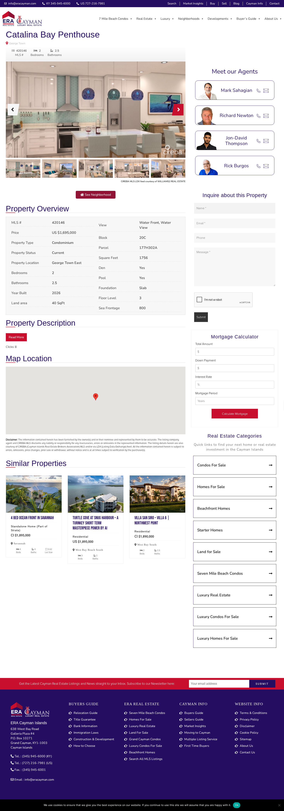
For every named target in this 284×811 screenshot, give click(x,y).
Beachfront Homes (213, 508)
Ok (236, 805)
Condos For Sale (211, 465)
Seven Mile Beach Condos (220, 573)
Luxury (165, 19)
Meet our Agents (235, 71)
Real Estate (144, 19)
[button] (96, 195)
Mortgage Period (206, 393)
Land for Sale (209, 551)
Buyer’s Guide (246, 19)
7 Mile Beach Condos (113, 19)
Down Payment (205, 360)
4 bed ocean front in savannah (34, 494)
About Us (271, 19)
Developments (218, 19)
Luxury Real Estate (213, 595)
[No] (279, 805)
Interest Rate (203, 376)
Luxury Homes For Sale (217, 638)
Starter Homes (210, 530)
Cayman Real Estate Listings (60, 684)
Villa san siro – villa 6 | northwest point (157, 494)
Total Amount (204, 344)
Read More (16, 337)
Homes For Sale (211, 486)
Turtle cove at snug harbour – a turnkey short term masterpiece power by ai (95, 494)
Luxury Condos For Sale (218, 616)
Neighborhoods (189, 19)
